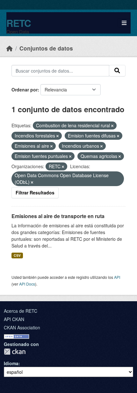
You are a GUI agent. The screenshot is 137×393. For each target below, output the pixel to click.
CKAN (14, 351)
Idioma (11, 363)
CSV (17, 255)
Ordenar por (24, 89)
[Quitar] (112, 125)
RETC (18, 23)
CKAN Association (22, 327)
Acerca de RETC (20, 311)
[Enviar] (117, 70)
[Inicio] (9, 48)
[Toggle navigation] (124, 23)
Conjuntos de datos (46, 48)
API (117, 277)
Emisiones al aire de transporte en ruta (58, 216)
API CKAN (14, 319)
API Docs (27, 284)
